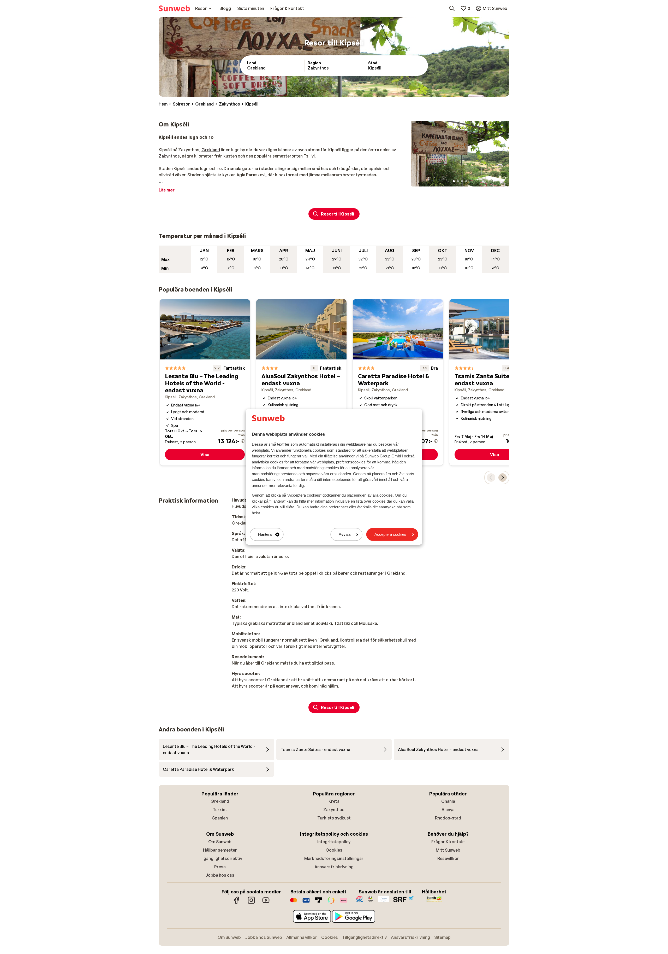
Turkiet (220, 809)
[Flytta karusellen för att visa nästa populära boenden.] (502, 477)
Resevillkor (448, 858)
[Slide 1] (454, 181)
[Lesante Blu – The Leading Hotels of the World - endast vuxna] (205, 382)
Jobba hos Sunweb (263, 937)
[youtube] (266, 902)
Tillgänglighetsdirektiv (220, 858)
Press (220, 866)
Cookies (334, 850)
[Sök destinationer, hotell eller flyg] (452, 8)
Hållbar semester (220, 850)
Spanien (220, 818)
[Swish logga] (331, 902)
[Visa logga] (306, 902)
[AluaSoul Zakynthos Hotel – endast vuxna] (301, 382)
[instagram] (251, 902)
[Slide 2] (458, 181)
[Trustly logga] (318, 902)
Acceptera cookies (390, 534)
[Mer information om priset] (243, 441)
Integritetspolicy (333, 841)
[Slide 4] (466, 181)
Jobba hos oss (219, 875)
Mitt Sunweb (448, 850)
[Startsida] (174, 8)
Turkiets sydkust (334, 818)
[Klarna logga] (343, 902)
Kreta (334, 801)
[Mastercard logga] (293, 902)
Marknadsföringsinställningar (333, 858)
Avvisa (344, 534)
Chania (448, 801)
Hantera (265, 534)
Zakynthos (169, 156)
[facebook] (236, 902)
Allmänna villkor (301, 937)
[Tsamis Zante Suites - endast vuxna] (494, 382)
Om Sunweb (219, 841)
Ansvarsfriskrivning (334, 866)
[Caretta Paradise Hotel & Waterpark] (398, 382)
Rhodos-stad (448, 818)
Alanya (448, 809)
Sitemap (442, 937)
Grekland (210, 149)
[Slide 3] (462, 181)
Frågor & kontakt (448, 841)
